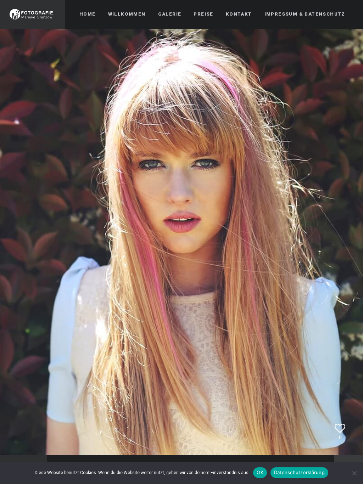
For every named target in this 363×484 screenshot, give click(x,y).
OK (260, 472)
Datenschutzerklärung (299, 472)
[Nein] (354, 473)
